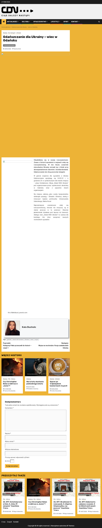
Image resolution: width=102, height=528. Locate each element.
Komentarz (9, 408)
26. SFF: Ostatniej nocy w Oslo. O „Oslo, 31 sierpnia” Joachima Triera (12, 505)
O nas (3, 522)
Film (9, 379)
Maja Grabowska (18, 511)
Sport (65, 22)
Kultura (25, 22)
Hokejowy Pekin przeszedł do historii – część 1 (17, 345)
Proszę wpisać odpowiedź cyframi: (17, 457)
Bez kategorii (11, 33)
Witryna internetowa (12, 449)
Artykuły (5, 33)
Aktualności (12, 22)
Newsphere (55, 526)
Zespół (9, 522)
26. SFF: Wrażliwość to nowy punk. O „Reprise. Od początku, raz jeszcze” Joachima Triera (62, 506)
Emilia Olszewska (56, 391)
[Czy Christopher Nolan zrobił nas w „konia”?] (12, 367)
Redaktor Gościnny (33, 388)
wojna (36, 339)
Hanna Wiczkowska (9, 391)
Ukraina (27, 339)
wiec (32, 339)
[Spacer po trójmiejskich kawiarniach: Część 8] (59, 367)
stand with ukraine (18, 339)
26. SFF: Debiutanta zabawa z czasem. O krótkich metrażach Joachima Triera (87, 505)
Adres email (9, 441)
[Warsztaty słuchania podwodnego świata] (35, 367)
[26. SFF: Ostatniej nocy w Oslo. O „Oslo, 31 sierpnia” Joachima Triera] (13, 487)
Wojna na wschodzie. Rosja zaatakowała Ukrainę (53, 345)
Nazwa (8, 433)
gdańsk (9, 339)
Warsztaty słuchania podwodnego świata (35, 383)
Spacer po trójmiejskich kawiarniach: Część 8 (58, 384)
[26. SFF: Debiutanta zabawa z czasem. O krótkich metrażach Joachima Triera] (89, 487)
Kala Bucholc (17, 49)
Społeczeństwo (39, 22)
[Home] (4, 21)
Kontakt (74, 22)
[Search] (99, 22)
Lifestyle (55, 22)
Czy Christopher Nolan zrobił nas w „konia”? (10, 384)
